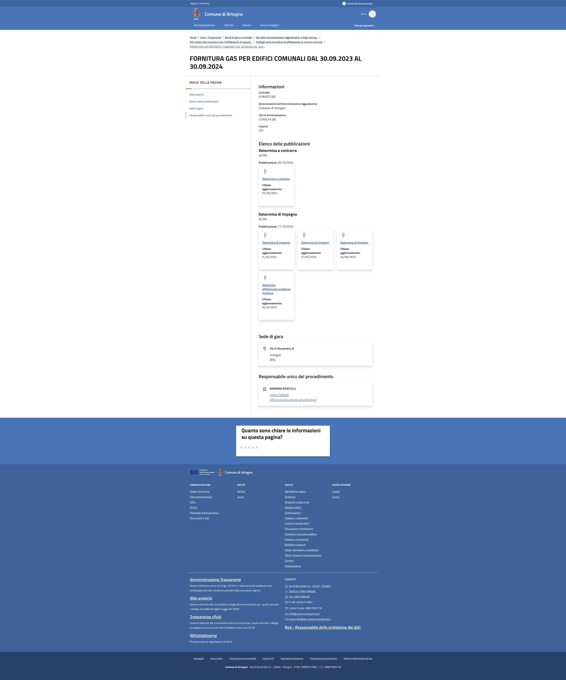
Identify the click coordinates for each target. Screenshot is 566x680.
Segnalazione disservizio (292, 658)
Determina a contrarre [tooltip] (276, 178)
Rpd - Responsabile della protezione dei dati (323, 627)
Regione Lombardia (199, 3)
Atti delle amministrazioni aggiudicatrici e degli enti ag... (287, 37)
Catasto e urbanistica (296, 518)
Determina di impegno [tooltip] (276, 242)
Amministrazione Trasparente (215, 579)
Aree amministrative (201, 497)
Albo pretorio (201, 598)
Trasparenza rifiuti (205, 617)
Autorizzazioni (293, 513)
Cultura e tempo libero (297, 523)
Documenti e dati (199, 518)
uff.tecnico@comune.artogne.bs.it (293, 400)
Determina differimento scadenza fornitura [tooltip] (276, 289)
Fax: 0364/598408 (299, 597)
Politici (193, 507)
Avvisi (240, 497)
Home (193, 37)
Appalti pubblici (293, 507)
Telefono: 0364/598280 (301, 591)
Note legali (199, 658)
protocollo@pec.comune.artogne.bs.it (309, 619)
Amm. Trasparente (210, 37)
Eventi (335, 497)
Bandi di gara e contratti (238, 37)
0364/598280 (279, 395)
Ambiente (290, 497)
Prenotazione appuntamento (323, 658)
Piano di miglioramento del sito (358, 658)
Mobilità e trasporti (295, 545)
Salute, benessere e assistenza (302, 550)
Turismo (289, 561)
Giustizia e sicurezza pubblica (301, 534)
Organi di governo (200, 491)
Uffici (193, 502)
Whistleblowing (203, 635)
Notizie (241, 491)
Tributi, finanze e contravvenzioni (303, 555)
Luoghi (336, 491)
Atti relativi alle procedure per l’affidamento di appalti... (221, 42)
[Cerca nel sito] (372, 14)
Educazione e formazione (299, 529)
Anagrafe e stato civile (297, 502)
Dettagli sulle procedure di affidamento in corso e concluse (289, 42)
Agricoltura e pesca (295, 491)
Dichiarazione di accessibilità (242, 658)
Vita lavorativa (293, 566)
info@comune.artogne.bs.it (304, 614)
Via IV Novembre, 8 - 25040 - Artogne (323, 585)
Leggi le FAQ (268, 658)
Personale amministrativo (204, 513)
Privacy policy (216, 658)
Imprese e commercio (297, 539)
